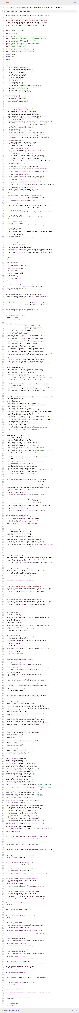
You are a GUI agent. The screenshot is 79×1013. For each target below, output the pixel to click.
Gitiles (9, 1010)
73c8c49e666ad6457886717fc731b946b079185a (32, 7)
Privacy (13, 1010)
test (52, 7)
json (76, 1010)
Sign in (75, 2)
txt (72, 1010)
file (33, 11)
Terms (17, 1010)
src (9, 7)
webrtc (4, 7)
